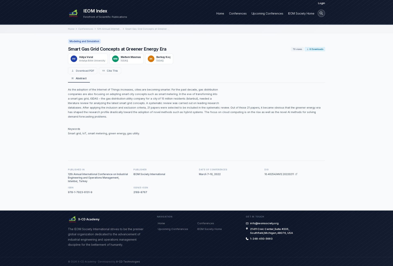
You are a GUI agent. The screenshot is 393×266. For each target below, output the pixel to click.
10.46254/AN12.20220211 (279, 174)
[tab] (79, 78)
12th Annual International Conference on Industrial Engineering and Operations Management (109, 28)
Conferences (237, 13)
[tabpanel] (196, 119)
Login (321, 3)
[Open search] (321, 13)
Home (220, 13)
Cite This (112, 70)
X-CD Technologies (128, 261)
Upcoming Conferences (267, 13)
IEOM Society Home (301, 13)
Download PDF (85, 70)
